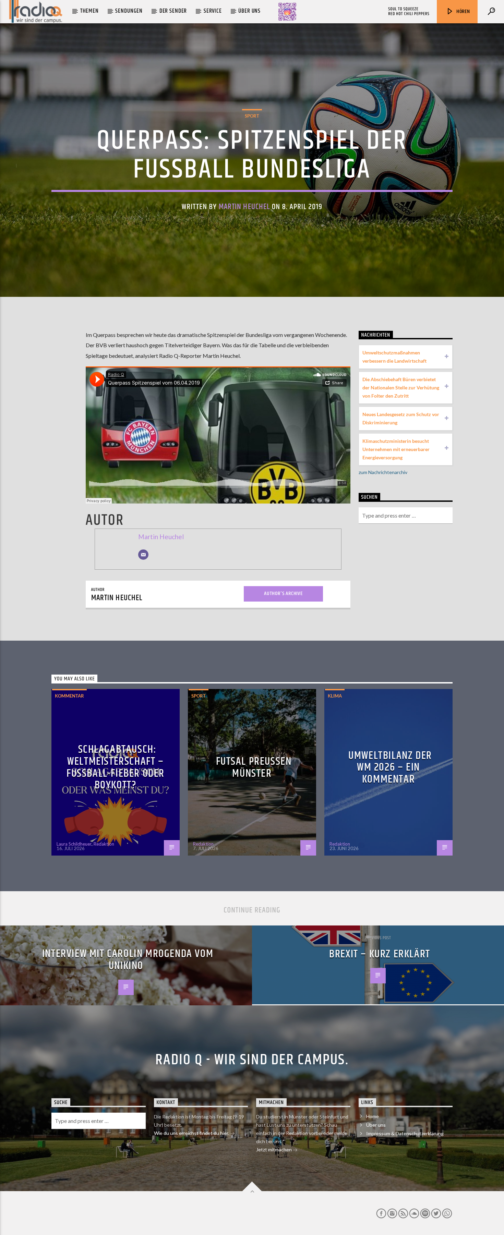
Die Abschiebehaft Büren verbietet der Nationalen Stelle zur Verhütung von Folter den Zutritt (400, 387)
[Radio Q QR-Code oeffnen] (287, 11)
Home (372, 1116)
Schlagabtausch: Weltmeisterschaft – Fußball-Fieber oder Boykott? (116, 767)
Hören (462, 11)
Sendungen (129, 11)
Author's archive (283, 593)
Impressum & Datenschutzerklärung (405, 1133)
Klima (335, 696)
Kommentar (69, 696)
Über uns (249, 11)
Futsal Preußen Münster (254, 767)
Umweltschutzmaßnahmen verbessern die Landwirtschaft (394, 357)
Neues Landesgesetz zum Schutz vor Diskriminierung (400, 418)
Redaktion (104, 844)
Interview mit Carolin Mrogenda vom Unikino (127, 959)
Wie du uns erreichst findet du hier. (192, 1133)
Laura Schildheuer (74, 844)
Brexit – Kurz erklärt (379, 954)
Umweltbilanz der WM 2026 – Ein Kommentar (390, 767)
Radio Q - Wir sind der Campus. (252, 1060)
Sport (252, 116)
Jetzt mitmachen (274, 1149)
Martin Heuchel (244, 207)
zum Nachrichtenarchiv (383, 472)
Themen (89, 11)
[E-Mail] (143, 554)
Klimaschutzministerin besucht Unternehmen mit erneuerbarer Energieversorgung (396, 449)
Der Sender (173, 11)
